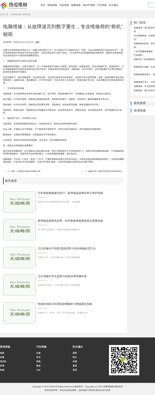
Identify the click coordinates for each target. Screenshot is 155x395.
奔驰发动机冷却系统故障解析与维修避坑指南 (65, 303)
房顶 (75, 370)
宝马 (38, 357)
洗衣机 (3, 361)
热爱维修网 (16, 14)
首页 (42, 5)
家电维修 (52, 5)
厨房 (75, 353)
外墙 (75, 361)
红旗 (38, 353)
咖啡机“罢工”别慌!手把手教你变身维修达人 (105, 171)
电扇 (2, 370)
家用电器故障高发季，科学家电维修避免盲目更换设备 (70, 220)
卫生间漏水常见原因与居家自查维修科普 (62, 276)
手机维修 (64, 5)
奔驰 (38, 361)
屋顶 (75, 365)
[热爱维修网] (14, 9)
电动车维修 (89, 5)
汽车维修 (102, 5)
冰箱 (2, 357)
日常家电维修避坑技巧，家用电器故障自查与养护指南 (70, 193)
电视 (2, 353)
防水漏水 (114, 5)
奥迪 (38, 365)
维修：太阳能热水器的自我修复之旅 (25, 171)
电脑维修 (76, 5)
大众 (38, 370)
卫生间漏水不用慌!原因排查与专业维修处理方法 (67, 248)
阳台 (75, 357)
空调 (2, 365)
